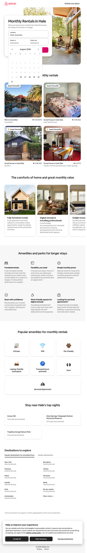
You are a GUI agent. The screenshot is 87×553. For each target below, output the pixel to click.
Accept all (17, 539)
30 (39, 77)
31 (12, 82)
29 (34, 77)
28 (30, 77)
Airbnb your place (71, 3)
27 (25, 77)
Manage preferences (65, 539)
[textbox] (18, 43)
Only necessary (41, 539)
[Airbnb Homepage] (10, 3)
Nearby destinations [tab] (45, 455)
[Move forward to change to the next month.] (38, 49)
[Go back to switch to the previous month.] (12, 49)
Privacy (39, 549)
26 (21, 77)
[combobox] (28, 35)
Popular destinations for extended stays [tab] (19, 455)
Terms (46, 549)
